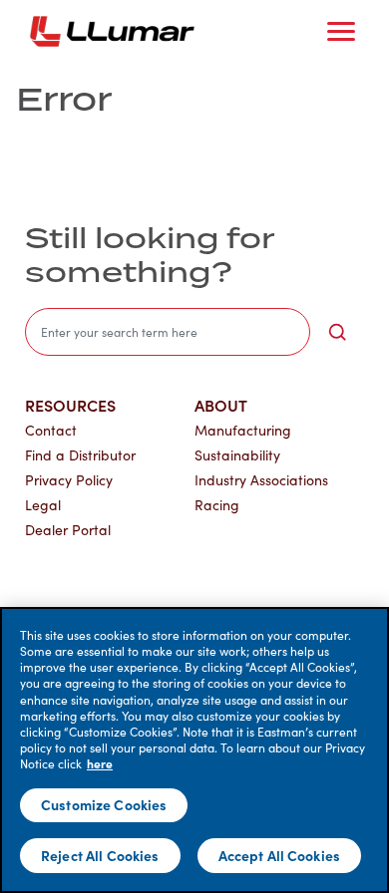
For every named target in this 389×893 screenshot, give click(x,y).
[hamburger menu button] (341, 32)
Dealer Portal (68, 529)
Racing (216, 504)
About (220, 405)
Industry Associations (261, 479)
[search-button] (337, 332)
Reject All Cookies (100, 855)
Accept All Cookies (279, 855)
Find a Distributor (80, 455)
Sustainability (237, 455)
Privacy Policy (69, 479)
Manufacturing (242, 430)
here (100, 763)
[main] (194, 750)
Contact (51, 430)
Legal (43, 504)
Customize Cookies (104, 804)
